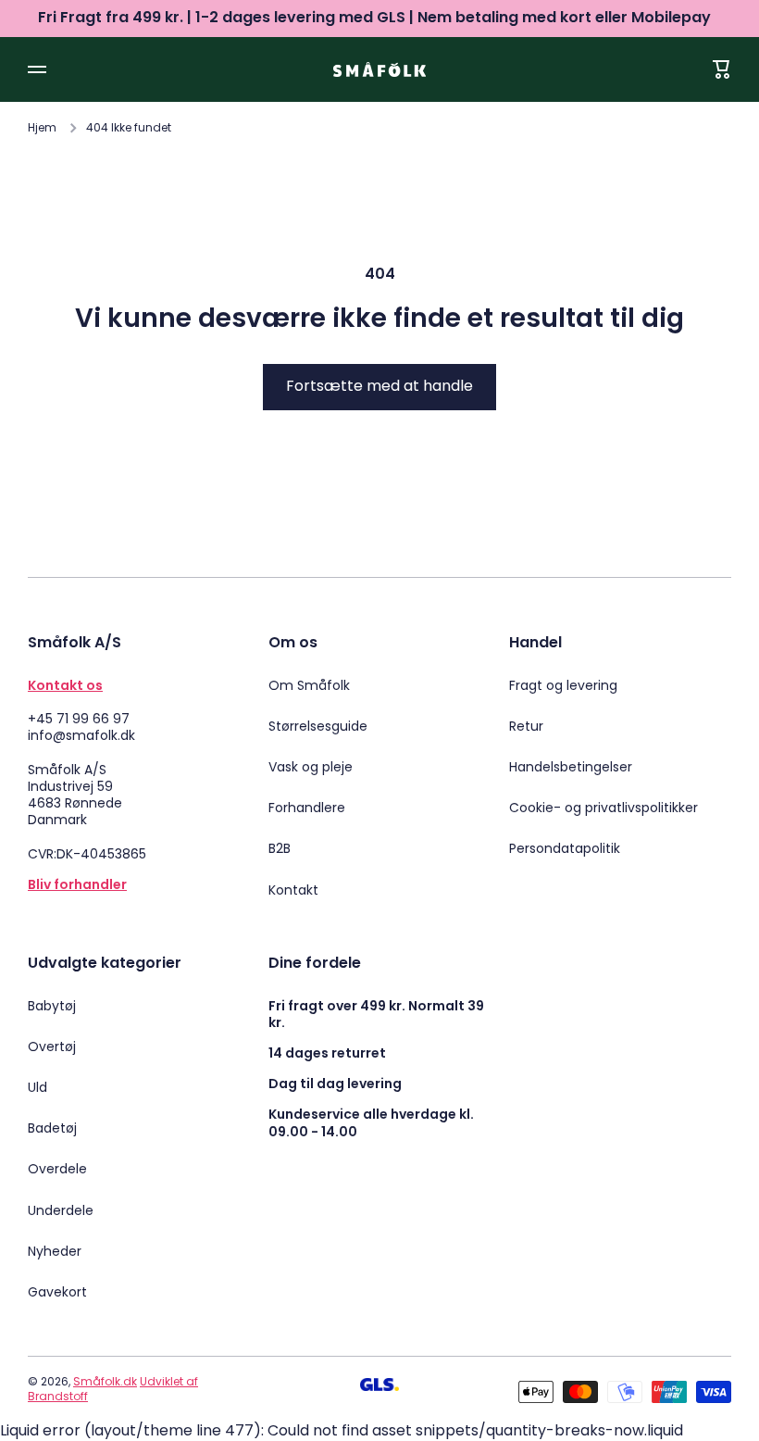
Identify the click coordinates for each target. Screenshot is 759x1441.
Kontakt (293, 889)
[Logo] (379, 69)
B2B (279, 848)
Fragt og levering (563, 685)
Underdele (60, 1210)
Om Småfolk (309, 685)
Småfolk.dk (105, 1381)
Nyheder (54, 1251)
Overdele (57, 1168)
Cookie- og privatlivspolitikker (603, 807)
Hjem (42, 127)
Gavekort (57, 1291)
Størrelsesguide (317, 726)
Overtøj (52, 1046)
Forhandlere (306, 807)
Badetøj (52, 1128)
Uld (37, 1087)
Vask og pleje (310, 767)
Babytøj (52, 1005)
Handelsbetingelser (570, 767)
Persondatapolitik (564, 848)
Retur (526, 726)
